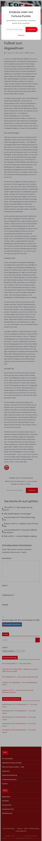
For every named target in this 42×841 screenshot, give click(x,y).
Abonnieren (31, 29)
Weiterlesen (21, 35)
